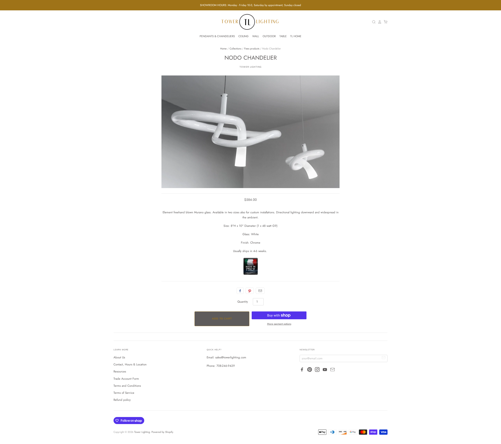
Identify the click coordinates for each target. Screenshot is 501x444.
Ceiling (243, 36)
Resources (120, 371)
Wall (255, 36)
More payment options (279, 324)
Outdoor (269, 36)
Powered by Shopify (162, 432)
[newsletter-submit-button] (383, 358)
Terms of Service (124, 393)
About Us (119, 357)
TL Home (295, 36)
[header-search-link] (373, 22)
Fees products (251, 48)
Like (240, 291)
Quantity (242, 302)
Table (283, 36)
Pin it (250, 291)
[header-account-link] (379, 22)
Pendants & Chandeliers (217, 36)
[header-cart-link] (384, 22)
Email (260, 291)
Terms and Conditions (127, 386)
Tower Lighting (250, 66)
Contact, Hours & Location (130, 364)
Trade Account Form (126, 379)
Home (223, 48)
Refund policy (122, 400)
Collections (235, 48)
